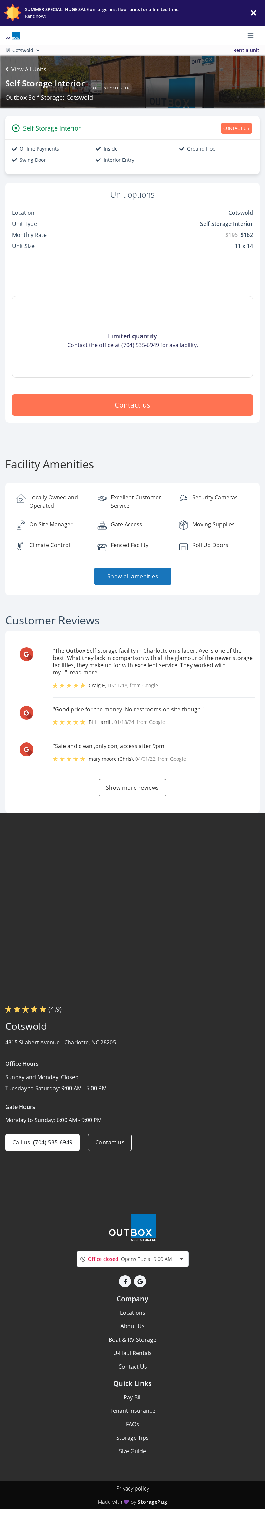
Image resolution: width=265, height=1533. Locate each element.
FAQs (132, 1424)
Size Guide (132, 1451)
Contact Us (132, 1366)
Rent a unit (246, 50)
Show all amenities (132, 576)
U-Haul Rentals (132, 1353)
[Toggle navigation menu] (253, 35)
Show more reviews (132, 788)
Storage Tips (132, 1437)
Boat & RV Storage (132, 1339)
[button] (125, 1281)
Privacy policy (132, 1488)
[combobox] (133, 1259)
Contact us (132, 405)
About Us (132, 1326)
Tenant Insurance (132, 1411)
